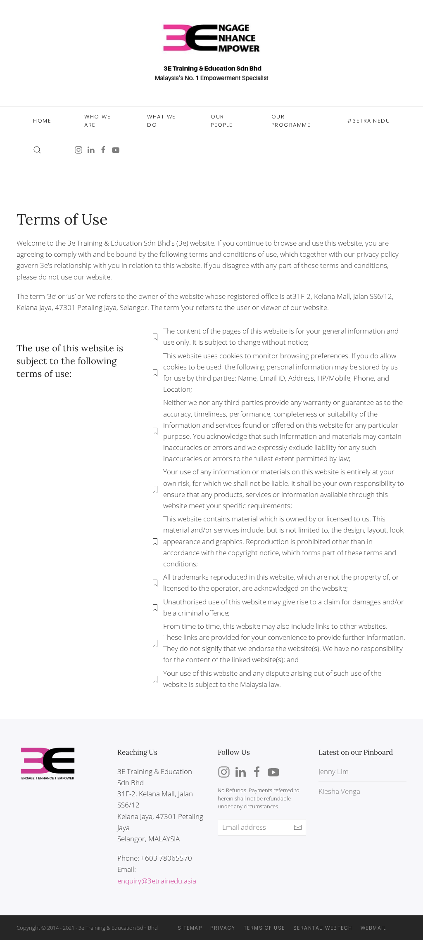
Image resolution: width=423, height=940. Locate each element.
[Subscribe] (298, 827)
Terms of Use (264, 927)
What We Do (161, 121)
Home (42, 121)
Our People (222, 121)
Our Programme (291, 121)
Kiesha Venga (339, 791)
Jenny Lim (333, 771)
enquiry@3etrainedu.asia (156, 881)
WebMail (373, 927)
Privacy (222, 927)
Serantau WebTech (322, 927)
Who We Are (97, 121)
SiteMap (190, 927)
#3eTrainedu (368, 121)
